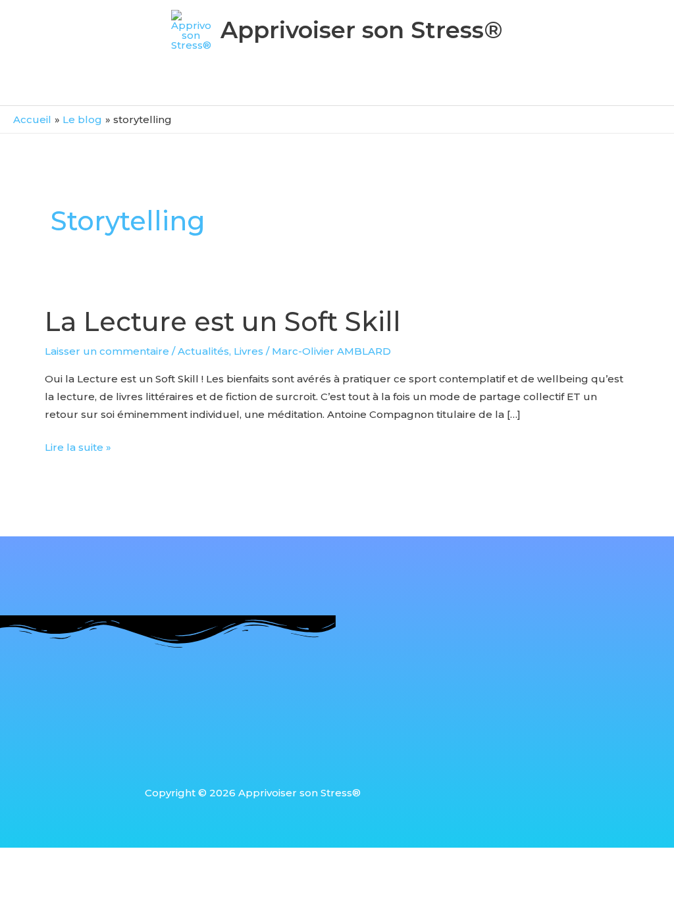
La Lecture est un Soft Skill (223, 321)
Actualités (203, 351)
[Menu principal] (337, 87)
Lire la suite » (78, 445)
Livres (248, 351)
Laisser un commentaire (107, 351)
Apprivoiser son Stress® (361, 30)
